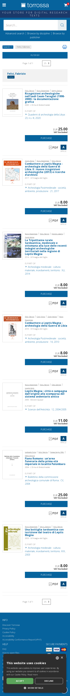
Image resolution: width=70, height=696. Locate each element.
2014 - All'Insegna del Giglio (36, 257)
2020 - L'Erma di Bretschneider (37, 105)
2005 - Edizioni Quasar (34, 399)
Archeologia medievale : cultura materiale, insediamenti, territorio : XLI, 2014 (45, 270)
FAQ (4, 649)
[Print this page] (65, 47)
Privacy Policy (8, 628)
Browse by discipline (38, 33)
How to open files (10, 652)
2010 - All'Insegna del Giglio (36, 329)
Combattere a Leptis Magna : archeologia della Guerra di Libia (46, 324)
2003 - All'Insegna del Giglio (36, 538)
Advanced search (14, 33)
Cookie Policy (8, 632)
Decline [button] (48, 681)
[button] (62, 25)
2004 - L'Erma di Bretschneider (37, 467)
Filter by (35, 55)
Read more (33, 674)
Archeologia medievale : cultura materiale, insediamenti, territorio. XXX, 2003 (45, 551)
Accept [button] (20, 681)
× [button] (62, 657)
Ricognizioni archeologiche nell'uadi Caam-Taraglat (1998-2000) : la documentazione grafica (45, 98)
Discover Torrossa (11, 625)
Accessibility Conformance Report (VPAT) (21, 639)
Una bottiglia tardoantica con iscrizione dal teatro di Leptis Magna (44, 532)
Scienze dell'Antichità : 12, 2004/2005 (46, 409)
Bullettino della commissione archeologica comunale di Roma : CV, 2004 (44, 480)
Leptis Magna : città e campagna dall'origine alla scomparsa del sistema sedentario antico (46, 393)
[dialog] (34, 673)
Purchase (46, 138)
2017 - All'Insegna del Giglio (36, 178)
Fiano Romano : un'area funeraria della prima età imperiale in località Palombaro (45, 461)
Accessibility (8, 636)
